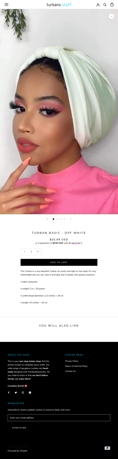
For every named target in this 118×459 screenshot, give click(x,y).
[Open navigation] (6, 4)
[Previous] (47, 219)
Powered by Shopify (17, 450)
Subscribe (19, 428)
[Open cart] (111, 4)
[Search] (105, 4)
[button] (59, 243)
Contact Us (70, 371)
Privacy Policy (71, 361)
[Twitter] (16, 392)
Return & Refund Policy (76, 366)
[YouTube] (30, 392)
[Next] (70, 219)
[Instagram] (23, 392)
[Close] (110, 441)
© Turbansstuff (18, 447)
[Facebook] (9, 392)
